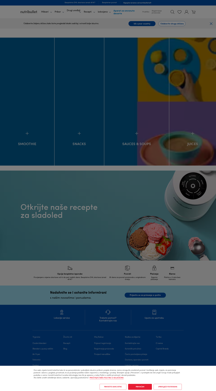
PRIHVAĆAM (140, 387)
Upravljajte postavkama (167, 387)
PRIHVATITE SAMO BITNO (113, 387)
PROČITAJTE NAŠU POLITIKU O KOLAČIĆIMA (107, 378)
